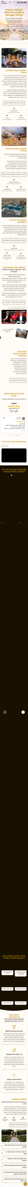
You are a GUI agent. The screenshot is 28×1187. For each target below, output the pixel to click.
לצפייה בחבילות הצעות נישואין (14, 103)
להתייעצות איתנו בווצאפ (14, 26)
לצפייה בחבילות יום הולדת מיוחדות (14, 240)
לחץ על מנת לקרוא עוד (18, 380)
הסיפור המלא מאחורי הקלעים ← (14, 302)
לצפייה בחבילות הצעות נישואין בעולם (14, 174)
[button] (14, 2)
